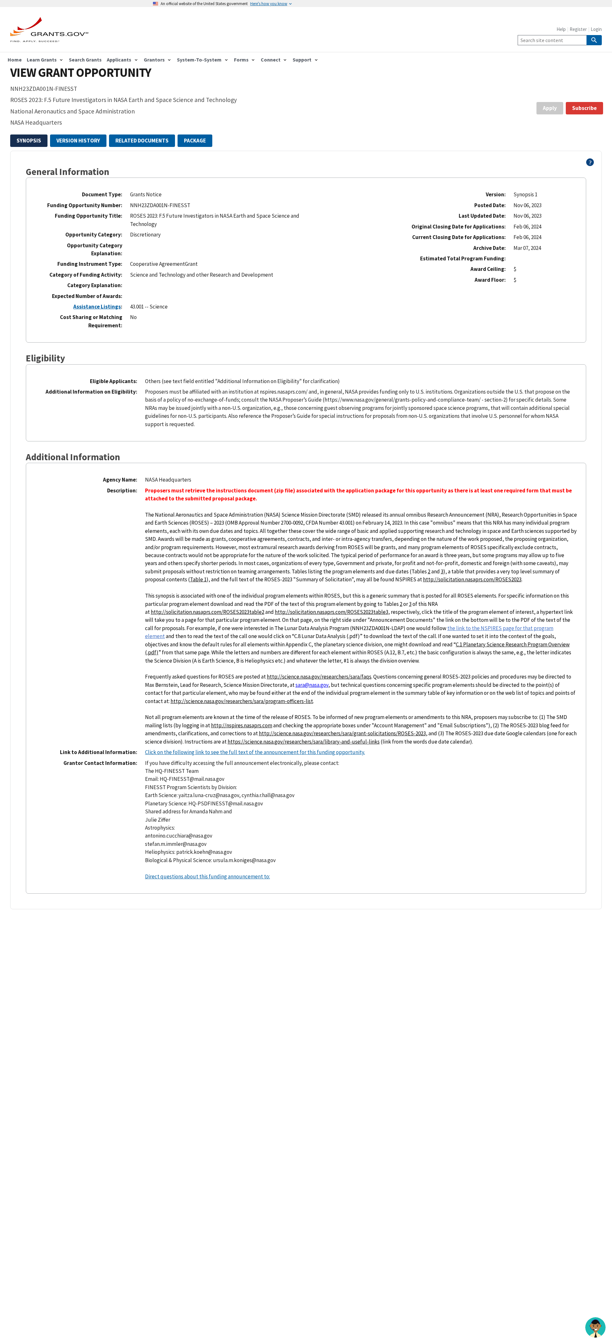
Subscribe (584, 108)
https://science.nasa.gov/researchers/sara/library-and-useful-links (304, 741)
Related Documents (142, 140)
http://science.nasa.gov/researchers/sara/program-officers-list (242, 701)
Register (578, 29)
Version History (78, 140)
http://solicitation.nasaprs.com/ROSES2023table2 (207, 611)
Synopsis (29, 140)
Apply (550, 108)
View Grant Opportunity (80, 72)
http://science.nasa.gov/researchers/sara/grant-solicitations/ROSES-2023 (342, 733)
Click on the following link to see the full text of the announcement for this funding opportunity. (255, 752)
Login (596, 29)
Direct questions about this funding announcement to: (207, 876)
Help (561, 29)
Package (195, 140)
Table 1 (198, 579)
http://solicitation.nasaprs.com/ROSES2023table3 (331, 611)
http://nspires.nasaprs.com (241, 725)
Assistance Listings (97, 306)
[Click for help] (590, 164)
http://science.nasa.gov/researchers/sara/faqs (319, 676)
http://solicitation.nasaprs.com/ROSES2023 (472, 579)
